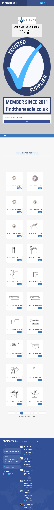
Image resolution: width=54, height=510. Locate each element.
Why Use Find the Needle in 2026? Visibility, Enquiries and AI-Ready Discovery (28, 449)
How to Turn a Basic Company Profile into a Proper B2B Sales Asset (28, 461)
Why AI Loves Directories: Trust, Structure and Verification (28, 483)
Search (26, 121)
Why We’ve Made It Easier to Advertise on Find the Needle (28, 473)
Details (19, 188)
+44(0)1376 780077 (9, 467)
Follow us (39, 448)
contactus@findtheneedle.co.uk (12, 451)
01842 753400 (28, 30)
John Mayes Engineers (27, 26)
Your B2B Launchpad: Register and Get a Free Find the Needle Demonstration (28, 494)
